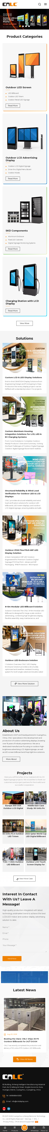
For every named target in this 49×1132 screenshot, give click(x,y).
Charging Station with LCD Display (22, 302)
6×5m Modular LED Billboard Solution (24, 606)
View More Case (26, 879)
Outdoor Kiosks (14, 173)
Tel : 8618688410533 (14, 1096)
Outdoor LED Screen (18, 87)
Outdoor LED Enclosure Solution (21, 660)
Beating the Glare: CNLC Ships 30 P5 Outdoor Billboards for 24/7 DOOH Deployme (21, 1040)
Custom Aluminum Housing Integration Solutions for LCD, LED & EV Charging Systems (23, 434)
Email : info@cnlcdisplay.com (17, 1101)
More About (11, 759)
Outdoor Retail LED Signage (19, 100)
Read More (13, 106)
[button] (20, 26)
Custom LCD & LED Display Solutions (23, 377)
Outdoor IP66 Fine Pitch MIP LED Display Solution (21, 551)
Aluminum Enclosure (16, 236)
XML (35, 1119)
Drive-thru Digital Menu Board (19, 169)
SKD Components (17, 230)
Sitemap (28, 1119)
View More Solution (26, 684)
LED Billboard (13, 93)
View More (24, 323)
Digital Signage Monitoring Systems (21, 243)
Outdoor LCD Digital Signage (19, 166)
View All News (26, 1059)
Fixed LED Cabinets (15, 240)
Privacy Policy (8, 1122)
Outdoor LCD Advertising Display (21, 159)
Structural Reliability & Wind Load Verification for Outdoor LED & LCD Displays (22, 493)
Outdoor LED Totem (15, 96)
